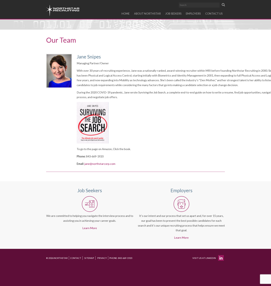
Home (126, 13)
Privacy (102, 258)
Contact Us (214, 13)
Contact (75, 258)
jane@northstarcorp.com (100, 163)
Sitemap (89, 258)
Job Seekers (173, 13)
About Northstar (147, 13)
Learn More (89, 228)
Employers (193, 13)
